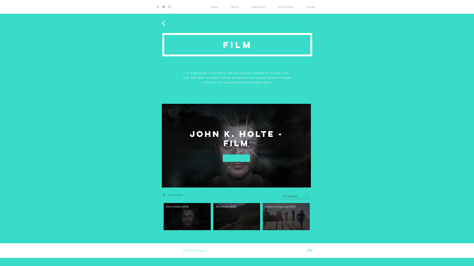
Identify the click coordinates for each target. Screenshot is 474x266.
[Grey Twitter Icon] (164, 7)
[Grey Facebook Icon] (158, 7)
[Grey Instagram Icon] (169, 7)
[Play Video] (187, 216)
